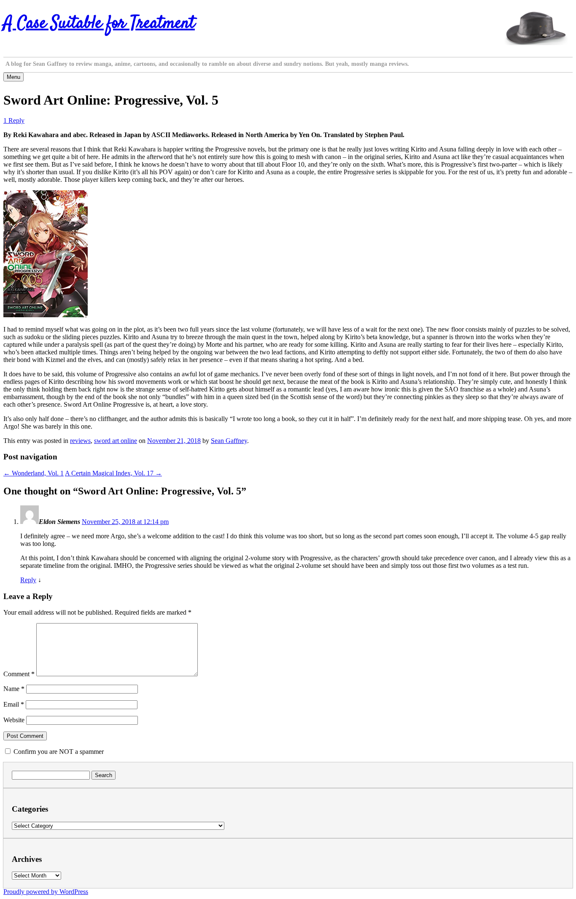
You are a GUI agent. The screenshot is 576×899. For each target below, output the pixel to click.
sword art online (115, 440)
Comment (19, 674)
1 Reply (13, 120)
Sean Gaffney (229, 440)
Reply (28, 579)
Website (13, 720)
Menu (13, 77)
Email (13, 704)
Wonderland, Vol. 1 (33, 473)
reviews (80, 440)
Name (13, 688)
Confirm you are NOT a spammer (58, 751)
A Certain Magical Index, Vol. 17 (113, 473)
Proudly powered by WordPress (45, 891)
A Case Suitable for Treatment (99, 23)
